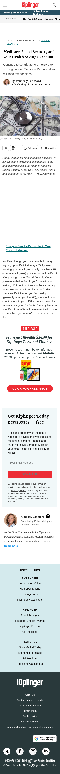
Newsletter (50, 148)
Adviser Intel (30, 658)
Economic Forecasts (30, 652)
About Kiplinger (30, 615)
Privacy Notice (18, 490)
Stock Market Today (30, 647)
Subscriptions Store (30, 583)
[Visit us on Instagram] (33, 751)
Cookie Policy (30, 716)
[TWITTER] (49, 516)
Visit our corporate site (41, 761)
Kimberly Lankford (28, 81)
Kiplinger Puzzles (30, 626)
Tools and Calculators (30, 663)
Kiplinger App (30, 594)
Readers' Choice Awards (30, 620)
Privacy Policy (30, 710)
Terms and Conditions (30, 705)
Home (10, 40)
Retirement (27, 40)
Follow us (32, 148)
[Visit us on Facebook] (20, 751)
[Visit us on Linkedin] (46, 751)
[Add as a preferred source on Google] (45, 738)
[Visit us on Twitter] (7, 751)
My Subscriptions (30, 588)
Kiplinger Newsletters (30, 599)
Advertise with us (30, 721)
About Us (30, 694)
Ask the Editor (30, 631)
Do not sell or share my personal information (30, 727)
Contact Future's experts (30, 700)
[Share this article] (5, 148)
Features (45, 84)
